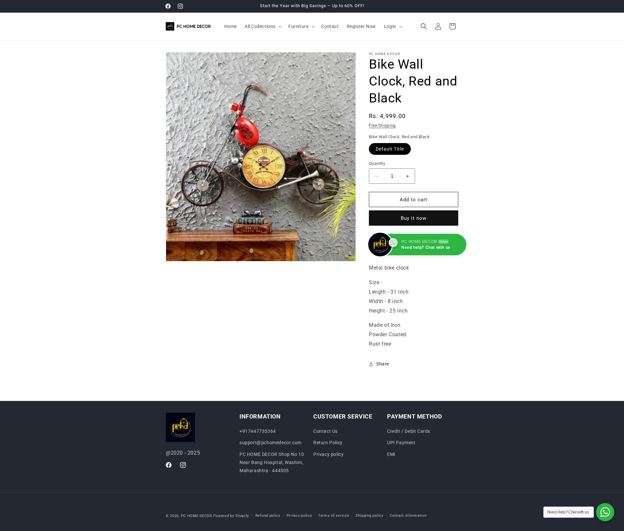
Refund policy (267, 515)
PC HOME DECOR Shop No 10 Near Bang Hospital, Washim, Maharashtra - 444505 (272, 462)
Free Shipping (382, 125)
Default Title (390, 149)
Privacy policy (328, 454)
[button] (262, 26)
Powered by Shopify (231, 516)
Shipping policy (370, 515)
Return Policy (328, 442)
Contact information (408, 515)
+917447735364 (258, 431)
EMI (391, 454)
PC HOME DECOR (196, 516)
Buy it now (413, 218)
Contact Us (325, 431)
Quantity (377, 163)
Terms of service (333, 515)
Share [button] (382, 363)
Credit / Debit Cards (408, 431)
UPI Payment (401, 442)
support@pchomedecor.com (271, 442)
